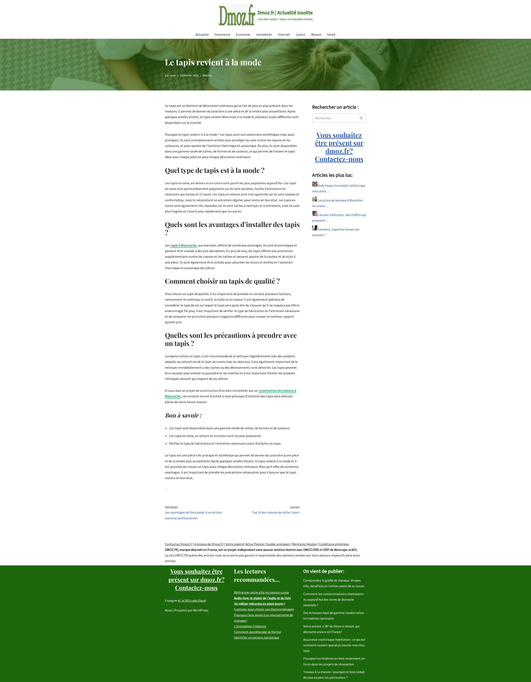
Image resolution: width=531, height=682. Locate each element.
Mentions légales (304, 544)
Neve (168, 610)
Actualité (202, 34)
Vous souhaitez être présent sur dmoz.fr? (339, 146)
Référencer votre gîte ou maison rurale (261, 592)
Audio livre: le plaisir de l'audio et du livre (262, 598)
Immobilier (264, 34)
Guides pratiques (278, 544)
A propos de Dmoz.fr (208, 544)
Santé (331, 34)
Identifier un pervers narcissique (256, 637)
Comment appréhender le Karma (257, 632)
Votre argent (234, 544)
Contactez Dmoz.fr (178, 544)
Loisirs (300, 34)
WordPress (200, 610)
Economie (243, 34)
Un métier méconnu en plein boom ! (259, 603)
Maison (316, 34)
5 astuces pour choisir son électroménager (264, 609)
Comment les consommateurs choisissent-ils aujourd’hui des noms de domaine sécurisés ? (334, 599)
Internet (284, 34)
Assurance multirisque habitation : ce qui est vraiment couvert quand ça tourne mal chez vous (334, 645)
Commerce (222, 34)
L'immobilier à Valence (250, 626)
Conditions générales (334, 544)
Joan (173, 75)
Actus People (255, 544)
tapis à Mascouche (183, 245)
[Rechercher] (361, 118)
